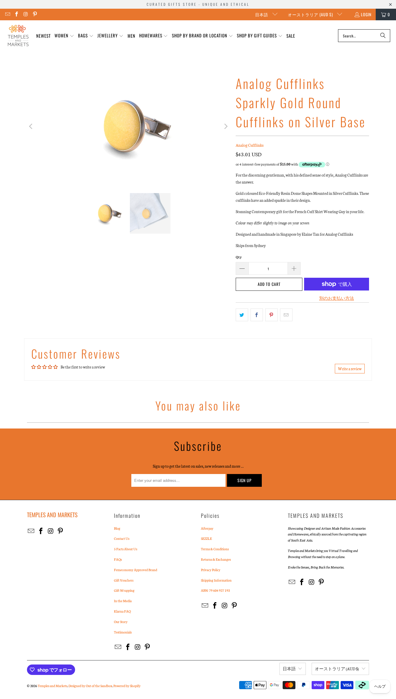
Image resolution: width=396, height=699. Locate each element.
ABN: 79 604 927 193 (215, 590)
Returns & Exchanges (216, 559)
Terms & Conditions (215, 549)
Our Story (121, 621)
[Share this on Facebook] (256, 314)
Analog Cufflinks (250, 145)
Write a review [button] (350, 368)
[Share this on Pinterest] (271, 314)
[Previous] (31, 126)
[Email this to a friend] (286, 314)
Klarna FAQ (122, 611)
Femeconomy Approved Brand (135, 569)
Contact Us (121, 538)
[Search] (383, 35)
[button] (64, 35)
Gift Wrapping (124, 590)
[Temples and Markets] (18, 35)
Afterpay (207, 528)
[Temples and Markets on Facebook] (16, 14)
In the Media (123, 600)
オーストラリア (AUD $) (311, 14)
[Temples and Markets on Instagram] (25, 14)
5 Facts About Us (125, 549)
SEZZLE (206, 538)
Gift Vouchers (123, 580)
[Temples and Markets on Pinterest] (35, 14)
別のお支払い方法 (336, 298)
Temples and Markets (52, 685)
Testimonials (123, 632)
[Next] (225, 126)
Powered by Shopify (127, 685)
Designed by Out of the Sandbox (90, 685)
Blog (117, 528)
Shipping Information (216, 580)
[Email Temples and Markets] (7, 14)
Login (366, 14)
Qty (239, 257)
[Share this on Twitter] (242, 314)
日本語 (262, 14)
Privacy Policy (210, 569)
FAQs (118, 559)
